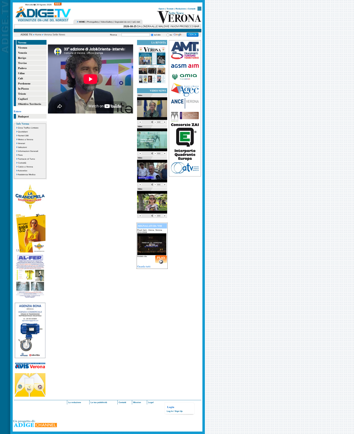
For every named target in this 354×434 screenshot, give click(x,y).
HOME (82, 22)
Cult (20, 78)
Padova (22, 68)
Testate (170, 9)
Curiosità (22, 163)
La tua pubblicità (99, 402)
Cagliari (23, 99)
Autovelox (22, 170)
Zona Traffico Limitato (28, 128)
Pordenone (24, 83)
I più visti (136, 22)
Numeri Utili (23, 135)
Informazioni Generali (28, 151)
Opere (162, 9)
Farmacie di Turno (26, 159)
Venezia (22, 53)
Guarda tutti (144, 266)
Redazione (181, 9)
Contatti (191, 9)
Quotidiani (23, 132)
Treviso (22, 63)
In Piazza (23, 88)
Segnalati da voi (122, 22)
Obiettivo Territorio (29, 104)
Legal (151, 402)
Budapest (23, 116)
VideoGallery (107, 22)
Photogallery (93, 22)
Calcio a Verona (25, 167)
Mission (137, 402)
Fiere (20, 155)
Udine (21, 73)
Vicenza (22, 47)
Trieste (22, 93)
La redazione (74, 402)
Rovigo (22, 58)
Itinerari (21, 143)
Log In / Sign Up (175, 411)
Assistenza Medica (26, 174)
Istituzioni (22, 147)
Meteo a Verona (25, 139)
